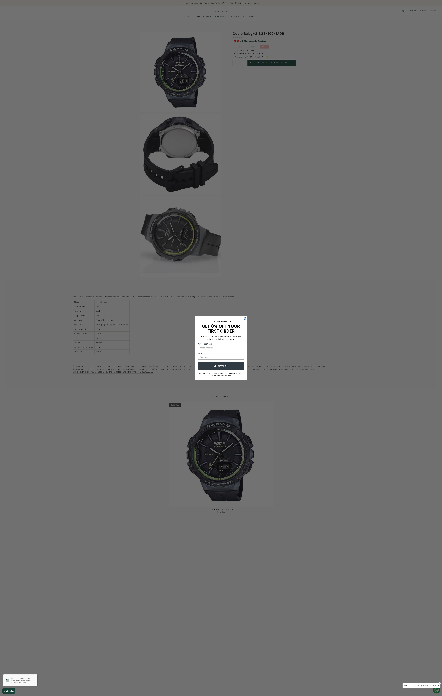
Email (200, 353)
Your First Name (205, 344)
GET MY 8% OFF (221, 366)
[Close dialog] (245, 318)
